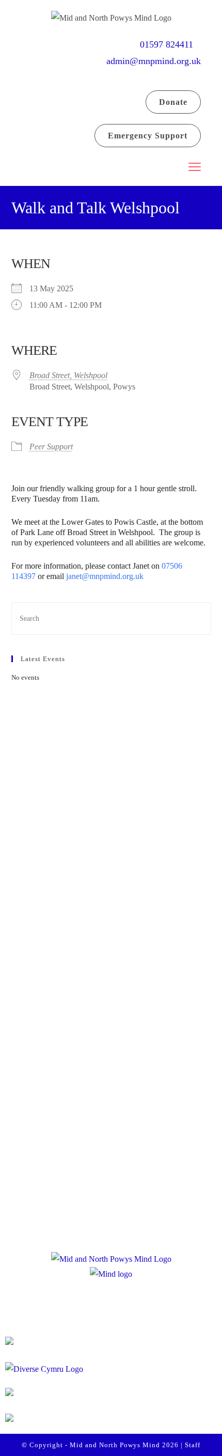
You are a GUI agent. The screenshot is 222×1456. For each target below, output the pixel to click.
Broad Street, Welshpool (68, 375)
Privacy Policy (107, 1181)
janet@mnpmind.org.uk (106, 576)
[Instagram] (114, 935)
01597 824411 (170, 44)
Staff (192, 1445)
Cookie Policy (106, 1203)
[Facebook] (75, 935)
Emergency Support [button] (147, 135)
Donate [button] (173, 102)
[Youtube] (153, 935)
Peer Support (51, 446)
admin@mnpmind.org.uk (153, 61)
